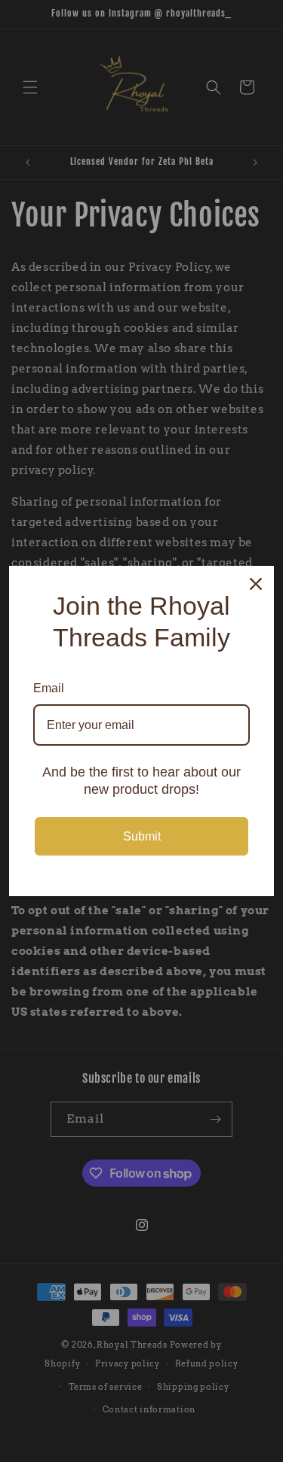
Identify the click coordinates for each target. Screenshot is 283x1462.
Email (48, 688)
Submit (142, 836)
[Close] (256, 584)
